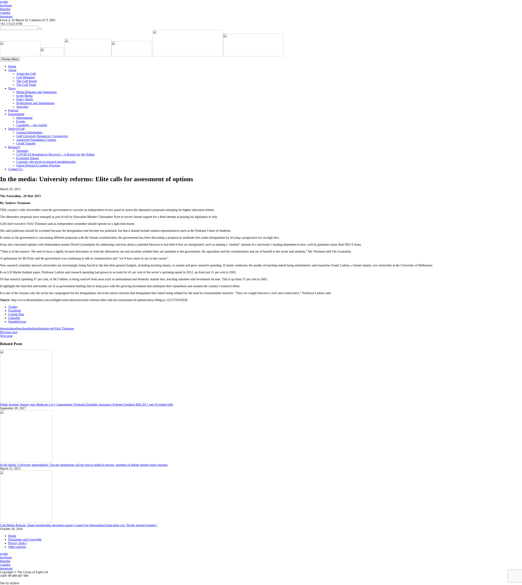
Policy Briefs (24, 99)
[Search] (40, 28)
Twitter (12, 307)
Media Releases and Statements (36, 92)
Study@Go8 (16, 128)
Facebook (14, 310)
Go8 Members (25, 77)
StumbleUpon (17, 321)
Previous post (8, 332)
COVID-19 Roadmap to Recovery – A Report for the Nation (55, 154)
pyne (50, 328)
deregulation (9, 328)
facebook (6, 5)
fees (19, 328)
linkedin (5, 9)
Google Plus (16, 314)
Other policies (17, 547)
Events (20, 121)
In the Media (24, 95)
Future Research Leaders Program (38, 165)
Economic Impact (27, 158)
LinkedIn (14, 318)
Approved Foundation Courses (36, 139)
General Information (29, 132)
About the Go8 (26, 73)
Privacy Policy (17, 543)
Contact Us (15, 169)
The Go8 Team (26, 84)
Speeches (22, 106)
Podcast (13, 110)
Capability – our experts (31, 125)
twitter (4, 1)
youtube (5, 12)
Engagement (16, 114)
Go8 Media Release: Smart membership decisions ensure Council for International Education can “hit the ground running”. (79, 525)
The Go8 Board (26, 81)
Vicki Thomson (64, 328)
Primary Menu (10, 59)
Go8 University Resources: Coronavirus (42, 136)
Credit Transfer (26, 143)
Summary (22, 150)
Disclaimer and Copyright (24, 539)
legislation (39, 328)
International (24, 117)
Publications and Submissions (35, 103)
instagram (6, 16)
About (12, 70)
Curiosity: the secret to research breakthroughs (46, 161)
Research (14, 147)
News (12, 88)
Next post (6, 336)
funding (28, 328)
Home (12, 66)
